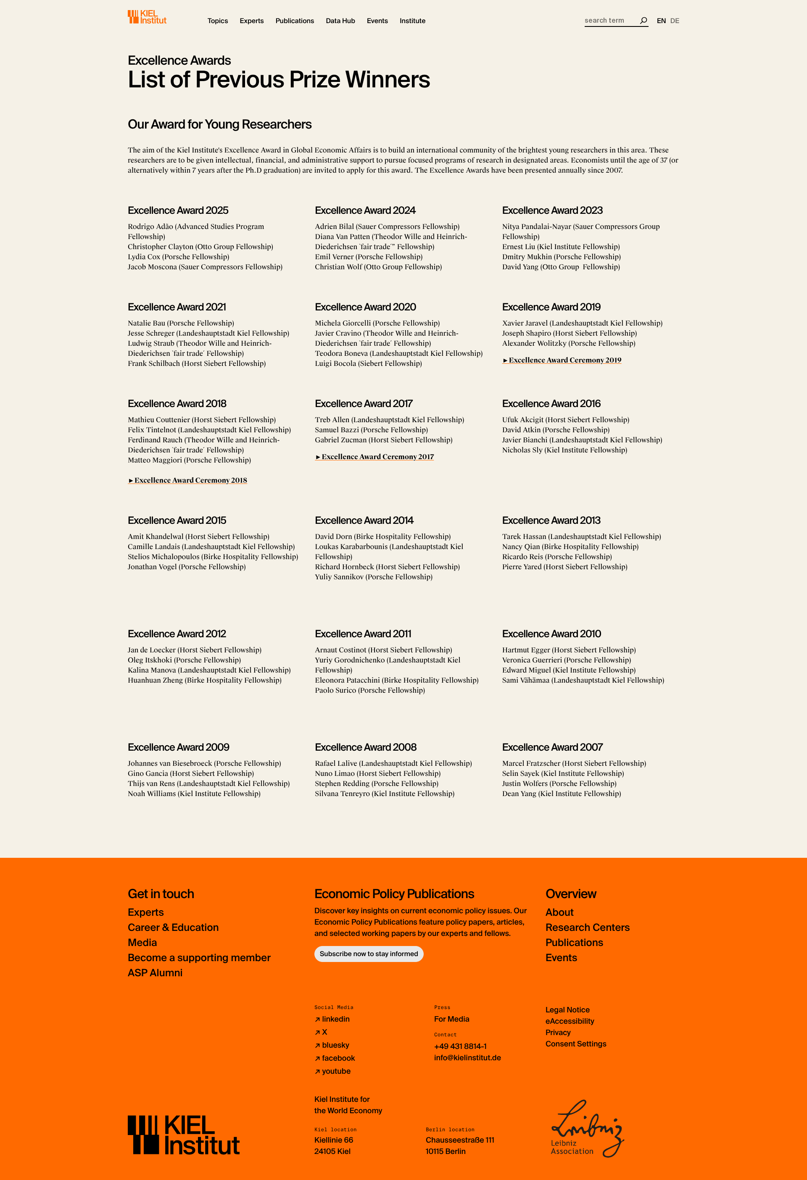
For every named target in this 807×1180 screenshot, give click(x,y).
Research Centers (588, 927)
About (560, 912)
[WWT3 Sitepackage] (159, 17)
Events (561, 957)
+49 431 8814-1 (460, 1046)
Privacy (558, 1033)
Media (142, 942)
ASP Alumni (155, 973)
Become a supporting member (199, 957)
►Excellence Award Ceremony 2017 (374, 456)
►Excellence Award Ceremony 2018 (187, 480)
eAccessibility (570, 1021)
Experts (146, 912)
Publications (574, 942)
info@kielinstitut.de (467, 1058)
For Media (451, 1019)
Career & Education (173, 927)
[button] (218, 21)
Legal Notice (568, 1010)
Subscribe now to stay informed (369, 953)
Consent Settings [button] (576, 1044)
